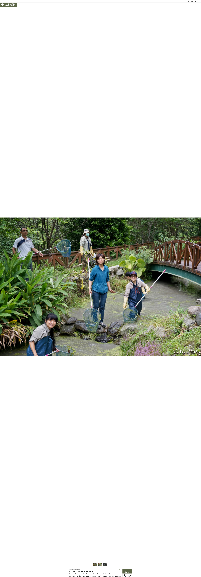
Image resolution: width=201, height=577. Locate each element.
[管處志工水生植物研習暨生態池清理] (100, 564)
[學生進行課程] (95, 564)
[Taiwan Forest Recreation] (8, 5)
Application (27, 4)
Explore (20, 4)
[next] (197, 287)
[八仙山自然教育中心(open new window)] (118, 570)
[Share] (120, 570)
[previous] (4, 287)
